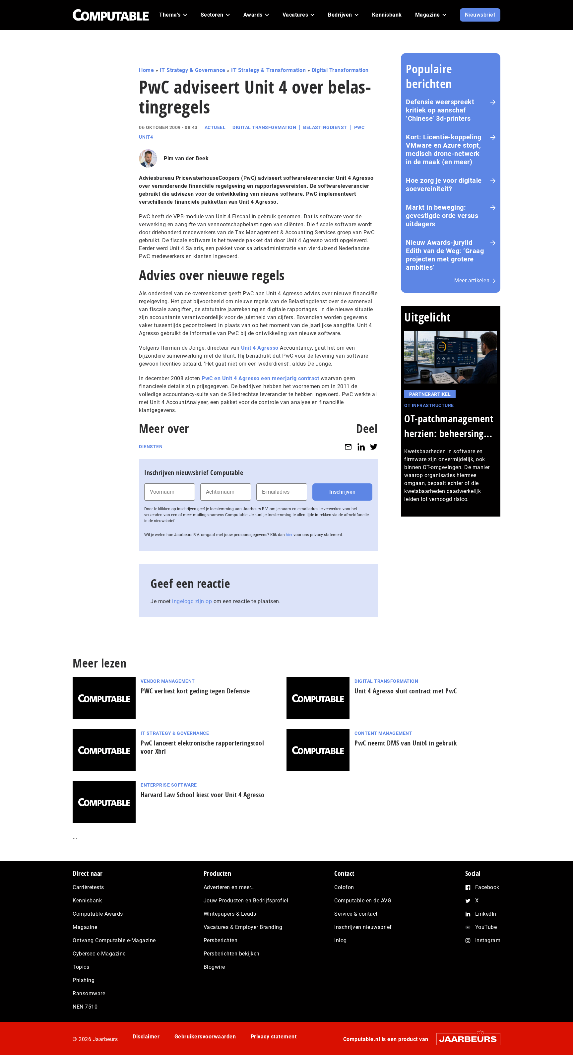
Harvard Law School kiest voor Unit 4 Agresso (202, 794)
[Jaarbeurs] (465, 1039)
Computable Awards (98, 914)
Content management (383, 733)
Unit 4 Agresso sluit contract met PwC (405, 690)
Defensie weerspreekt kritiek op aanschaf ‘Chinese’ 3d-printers (440, 110)
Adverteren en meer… (229, 887)
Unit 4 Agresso (260, 348)
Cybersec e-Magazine (99, 953)
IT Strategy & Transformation (268, 70)
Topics (81, 967)
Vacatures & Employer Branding (243, 927)
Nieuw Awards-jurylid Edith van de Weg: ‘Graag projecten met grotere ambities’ (445, 255)
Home (146, 70)
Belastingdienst (325, 127)
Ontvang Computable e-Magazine (114, 940)
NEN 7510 (85, 1007)
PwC (359, 127)
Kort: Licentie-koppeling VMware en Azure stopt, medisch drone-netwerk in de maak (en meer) (443, 149)
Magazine (85, 927)
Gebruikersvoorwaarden (205, 1036)
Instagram (488, 940)
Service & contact (356, 914)
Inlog (340, 940)
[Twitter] (374, 447)
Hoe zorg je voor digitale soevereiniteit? (444, 184)
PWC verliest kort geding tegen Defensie (195, 690)
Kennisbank (87, 900)
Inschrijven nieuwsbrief (363, 927)
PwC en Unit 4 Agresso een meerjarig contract (260, 378)
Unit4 (146, 137)
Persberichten (221, 940)
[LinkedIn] (361, 447)
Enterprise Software (169, 785)
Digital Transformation (340, 70)
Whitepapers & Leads (230, 914)
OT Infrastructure (429, 405)
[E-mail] (348, 447)
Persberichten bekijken (232, 953)
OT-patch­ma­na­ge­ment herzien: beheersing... (448, 426)
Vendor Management (168, 681)
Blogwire (214, 967)
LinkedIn (485, 914)
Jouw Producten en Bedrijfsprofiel (246, 900)
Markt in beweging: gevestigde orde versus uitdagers (442, 215)
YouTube (486, 927)
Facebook (487, 887)
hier (289, 534)
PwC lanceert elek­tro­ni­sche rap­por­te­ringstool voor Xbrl (202, 747)
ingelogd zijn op (192, 601)
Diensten (150, 446)
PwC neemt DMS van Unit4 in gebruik (405, 742)
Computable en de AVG (362, 900)
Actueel (215, 127)
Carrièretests (88, 887)
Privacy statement (274, 1036)
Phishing (84, 980)
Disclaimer (146, 1036)
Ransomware (89, 993)
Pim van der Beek (186, 158)
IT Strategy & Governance (192, 70)
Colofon (344, 887)
